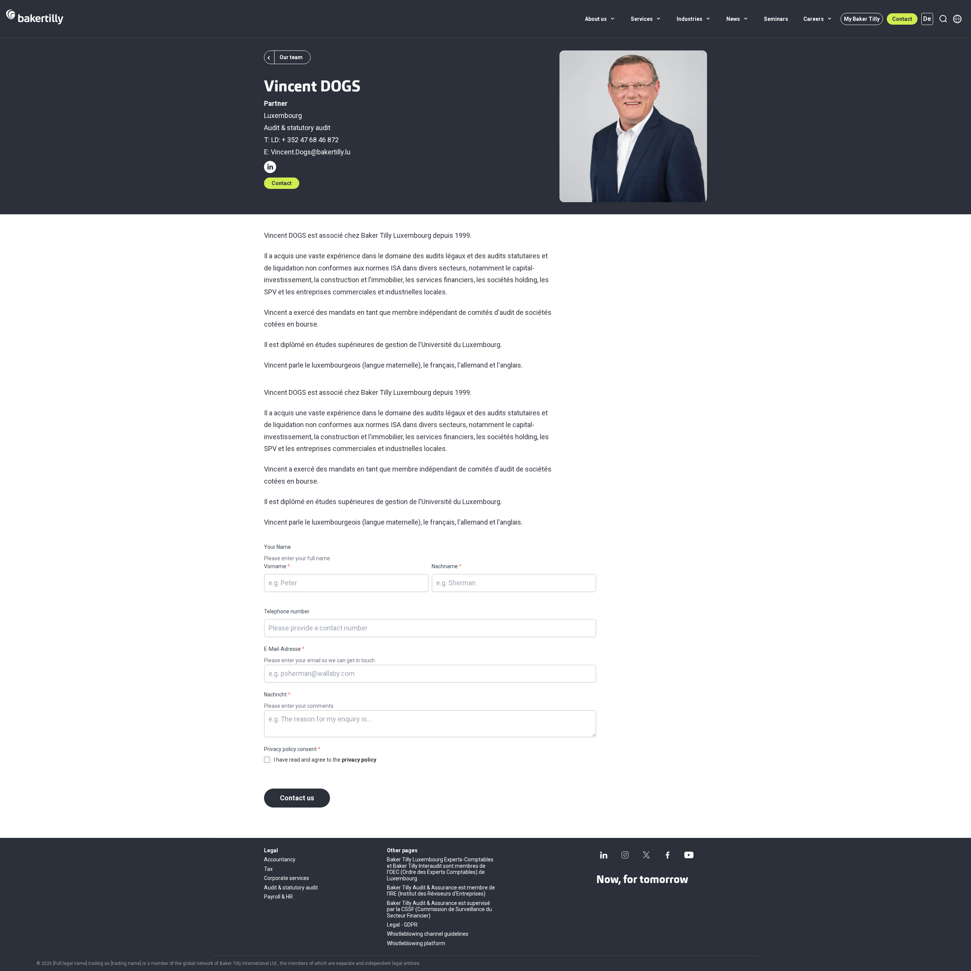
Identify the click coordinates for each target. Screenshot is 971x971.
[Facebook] (667, 855)
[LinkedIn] (603, 855)
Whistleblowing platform (416, 943)
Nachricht (277, 694)
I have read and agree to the (325, 760)
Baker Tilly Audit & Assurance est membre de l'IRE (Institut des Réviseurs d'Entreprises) (441, 891)
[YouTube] (688, 855)
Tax (268, 869)
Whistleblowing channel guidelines (427, 934)
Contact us (297, 798)
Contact (902, 19)
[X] (646, 855)
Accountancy (279, 859)
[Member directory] (957, 19)
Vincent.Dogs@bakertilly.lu (310, 152)
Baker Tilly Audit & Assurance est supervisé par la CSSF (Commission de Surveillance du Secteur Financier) (439, 909)
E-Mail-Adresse (284, 649)
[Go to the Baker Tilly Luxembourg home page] (34, 19)
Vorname (277, 566)
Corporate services (286, 878)
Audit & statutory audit (297, 128)
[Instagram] (625, 855)
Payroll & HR (278, 897)
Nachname (447, 566)
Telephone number (287, 611)
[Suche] (943, 19)
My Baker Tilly (862, 19)
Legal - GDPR (402, 925)
